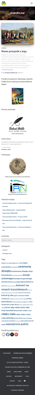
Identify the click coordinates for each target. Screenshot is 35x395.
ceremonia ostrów (17, 275)
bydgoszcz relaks (17, 263)
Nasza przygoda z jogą (14, 51)
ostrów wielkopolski (24, 304)
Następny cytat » (6, 149)
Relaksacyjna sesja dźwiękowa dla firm (17, 367)
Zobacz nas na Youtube (25, 381)
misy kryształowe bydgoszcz (20, 302)
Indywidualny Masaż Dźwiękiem (23, 353)
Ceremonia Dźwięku (17, 358)
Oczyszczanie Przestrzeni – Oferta (17, 362)
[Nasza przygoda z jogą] (17, 33)
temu (20, 72)
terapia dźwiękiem (27, 318)
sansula (9, 318)
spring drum (17, 318)
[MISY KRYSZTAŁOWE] (4, 3)
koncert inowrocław (11, 286)
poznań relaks (22, 310)
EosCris (9, 282)
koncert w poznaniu (24, 292)
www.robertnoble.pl (17, 133)
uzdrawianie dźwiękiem (8, 321)
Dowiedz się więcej (7, 69)
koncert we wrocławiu (13, 292)
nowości (3, 48)
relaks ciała (8, 314)
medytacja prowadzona (14, 298)
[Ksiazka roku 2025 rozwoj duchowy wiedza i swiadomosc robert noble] (17, 96)
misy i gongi (24, 298)
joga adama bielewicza (25, 282)
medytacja (5, 299)
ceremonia (14, 267)
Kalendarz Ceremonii (17, 390)
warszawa (18, 321)
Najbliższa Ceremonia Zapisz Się (18, 385)
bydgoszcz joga (6, 263)
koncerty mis (7, 295)
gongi (14, 282)
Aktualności (7, 353)
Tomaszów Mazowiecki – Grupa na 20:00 (14, 217)
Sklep (19, 381)
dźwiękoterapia (20, 279)
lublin (27, 295)
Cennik (9, 371)
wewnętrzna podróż (17, 324)
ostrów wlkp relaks (12, 307)
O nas (27, 376)
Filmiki (26, 371)
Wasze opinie (18, 371)
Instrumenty (18, 376)
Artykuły (9, 376)
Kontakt (12, 381)
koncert (3, 286)
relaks (30, 310)
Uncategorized (6, 253)
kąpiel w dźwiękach (19, 295)
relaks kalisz (20, 314)
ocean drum (14, 304)
